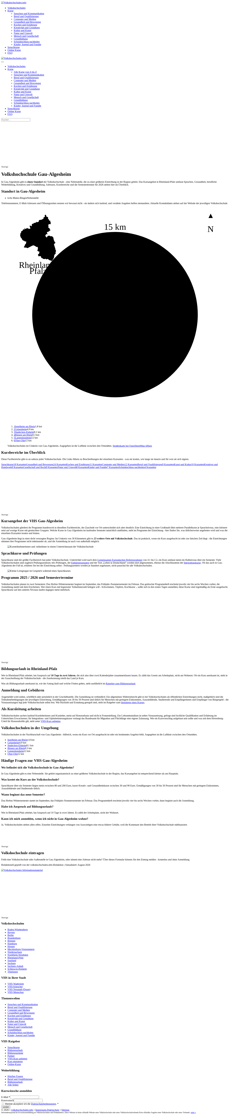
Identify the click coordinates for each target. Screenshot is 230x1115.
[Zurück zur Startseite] (13, 2)
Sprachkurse (14, 47)
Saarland (12, 960)
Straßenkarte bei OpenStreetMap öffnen (132, 445)
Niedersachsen (15, 952)
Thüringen (13, 971)
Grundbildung (21, 39)
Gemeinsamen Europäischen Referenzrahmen (119, 560)
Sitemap (65, 1110)
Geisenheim (20, 429)
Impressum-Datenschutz (47, 1110)
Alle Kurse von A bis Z (25, 72)
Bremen (11, 940)
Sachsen (12, 963)
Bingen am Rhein (23, 435)
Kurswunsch (7, 1100)
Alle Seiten (13, 1084)
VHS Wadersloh (16, 983)
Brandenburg (14, 938)
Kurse (10, 10)
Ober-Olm (19, 440)
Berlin (11, 935)
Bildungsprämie (15, 1053)
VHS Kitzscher (15, 986)
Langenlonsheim (22, 437)
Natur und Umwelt (23, 33)
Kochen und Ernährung (25, 24)
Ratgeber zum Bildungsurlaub (120, 683)
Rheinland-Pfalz (15, 957)
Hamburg (12, 943)
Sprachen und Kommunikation (29, 13)
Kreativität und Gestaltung (27, 27)
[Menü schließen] (2, 61)
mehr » (193, 1112)
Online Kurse (14, 50)
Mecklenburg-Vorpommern (21, 949)
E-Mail (5, 1097)
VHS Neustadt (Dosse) (19, 989)
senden (6, 1107)
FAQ (10, 53)
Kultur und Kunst (22, 30)
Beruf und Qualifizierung (26, 16)
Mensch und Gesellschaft (26, 36)
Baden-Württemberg (18, 929)
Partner (11, 1056)
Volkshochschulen (17, 8)
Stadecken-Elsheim (24, 432)
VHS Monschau (16, 992)
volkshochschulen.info (22, 1110)
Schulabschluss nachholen (27, 41)
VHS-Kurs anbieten (50, 721)
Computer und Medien (25, 19)
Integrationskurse (192, 562)
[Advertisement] (95, 143)
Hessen (11, 946)
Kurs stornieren (15, 1061)
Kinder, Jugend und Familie (27, 44)
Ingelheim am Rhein (24, 426)
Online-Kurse (14, 1064)
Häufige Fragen (15, 1076)
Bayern (11, 932)
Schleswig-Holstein (17, 969)
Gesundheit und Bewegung (27, 22)
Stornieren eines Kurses (132, 702)
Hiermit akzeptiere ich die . (31, 1103)
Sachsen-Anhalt (15, 966)
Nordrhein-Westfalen (18, 955)
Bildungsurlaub (15, 1050)
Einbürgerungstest (80, 562)
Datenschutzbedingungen (43, 1103)
